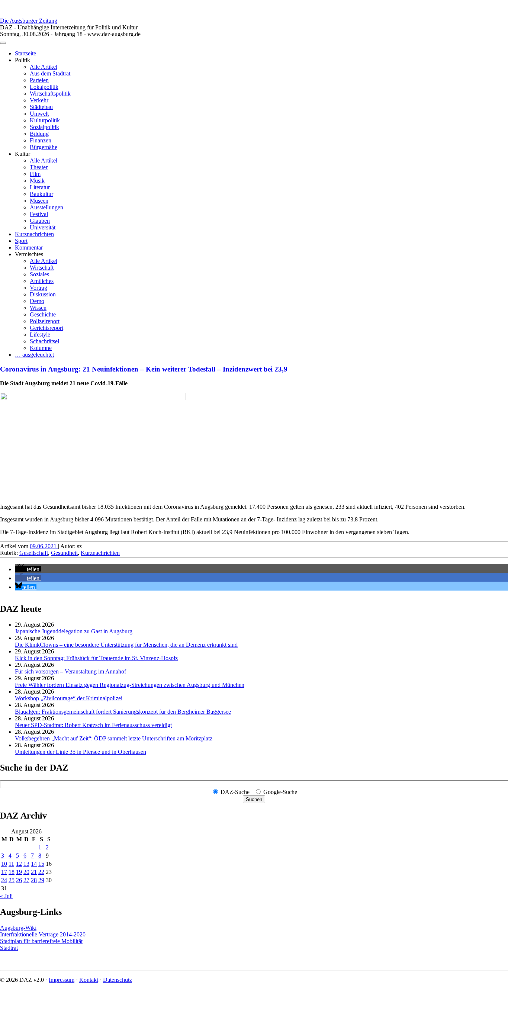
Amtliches (42, 281)
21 (34, 872)
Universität (42, 227)
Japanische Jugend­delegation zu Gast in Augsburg (73, 631)
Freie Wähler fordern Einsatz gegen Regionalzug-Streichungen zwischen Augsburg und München (129, 685)
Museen (39, 200)
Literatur (40, 187)
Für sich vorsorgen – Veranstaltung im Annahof (70, 671)
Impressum (61, 980)
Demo (37, 301)
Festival (39, 214)
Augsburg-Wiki (18, 928)
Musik (37, 180)
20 (26, 872)
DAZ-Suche (235, 792)
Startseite (25, 53)
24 (4, 880)
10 (4, 864)
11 (11, 864)
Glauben (40, 221)
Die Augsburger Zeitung (28, 20)
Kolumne (41, 348)
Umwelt (39, 113)
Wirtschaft (42, 267)
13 (26, 864)
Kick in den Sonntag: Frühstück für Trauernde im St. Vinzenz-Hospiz (96, 658)
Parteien (39, 80)
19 (19, 872)
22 (41, 872)
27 (26, 880)
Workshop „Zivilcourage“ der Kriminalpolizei (68, 698)
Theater (39, 167)
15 (41, 864)
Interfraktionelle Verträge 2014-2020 (43, 934)
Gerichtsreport (46, 328)
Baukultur (41, 194)
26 (19, 880)
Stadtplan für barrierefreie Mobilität (41, 941)
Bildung (39, 134)
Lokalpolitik (44, 87)
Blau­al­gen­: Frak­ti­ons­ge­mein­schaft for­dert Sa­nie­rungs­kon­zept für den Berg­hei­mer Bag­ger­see (123, 711)
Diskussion (43, 294)
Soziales (39, 274)
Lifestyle (40, 334)
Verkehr (39, 100)
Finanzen (40, 140)
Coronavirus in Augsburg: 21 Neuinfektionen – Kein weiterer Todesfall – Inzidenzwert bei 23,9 (143, 369)
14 (34, 864)
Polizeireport (45, 321)
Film (35, 174)
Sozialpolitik (44, 127)
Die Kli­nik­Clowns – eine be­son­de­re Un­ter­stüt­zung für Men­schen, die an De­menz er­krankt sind (126, 645)
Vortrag (38, 288)
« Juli (6, 896)
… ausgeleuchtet (34, 354)
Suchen (254, 799)
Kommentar (29, 247)
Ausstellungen (46, 207)
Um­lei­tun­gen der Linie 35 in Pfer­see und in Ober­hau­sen (80, 752)
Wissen (38, 308)
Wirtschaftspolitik (50, 93)
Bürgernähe (43, 147)
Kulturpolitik (45, 120)
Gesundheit (64, 553)
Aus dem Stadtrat (50, 73)
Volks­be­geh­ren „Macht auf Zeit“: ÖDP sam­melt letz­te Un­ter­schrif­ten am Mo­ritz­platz (113, 738)
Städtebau (41, 107)
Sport (21, 241)
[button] (28, 569)
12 (19, 864)
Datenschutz (117, 980)
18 (12, 872)
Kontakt (88, 980)
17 (4, 872)
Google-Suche (280, 792)
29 (41, 880)
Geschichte (43, 314)
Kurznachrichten (34, 234)
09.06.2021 (44, 546)
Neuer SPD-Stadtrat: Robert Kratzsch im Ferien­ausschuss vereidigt (93, 725)
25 (12, 880)
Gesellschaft (33, 553)
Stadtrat (9, 948)
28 (34, 880)
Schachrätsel (44, 341)
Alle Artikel (43, 67)
